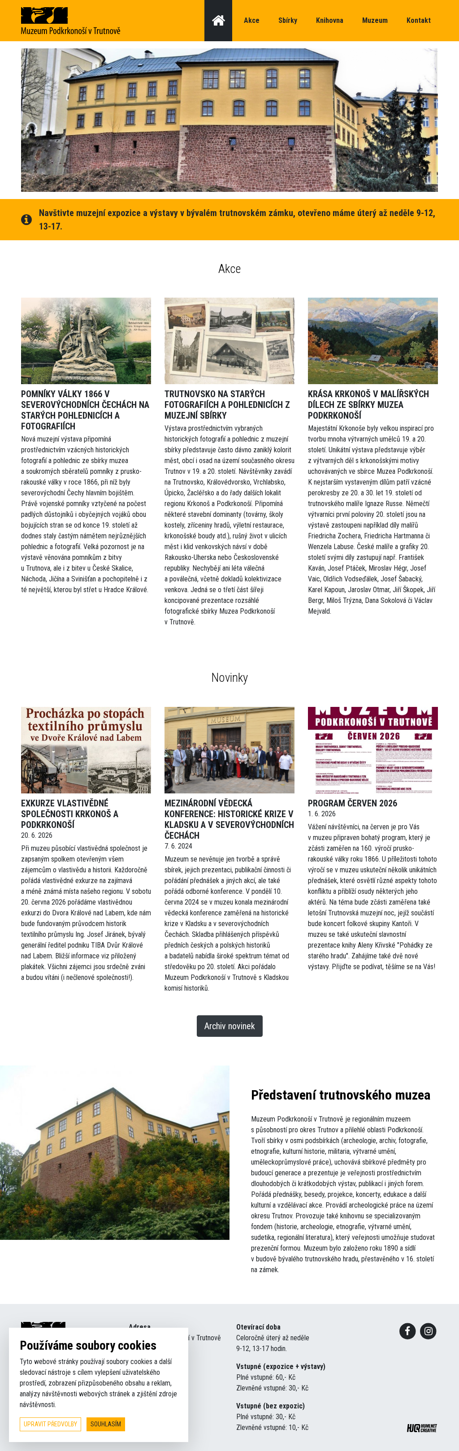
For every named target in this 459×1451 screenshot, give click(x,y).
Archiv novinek (229, 1026)
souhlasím (106, 1424)
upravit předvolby (50, 1424)
